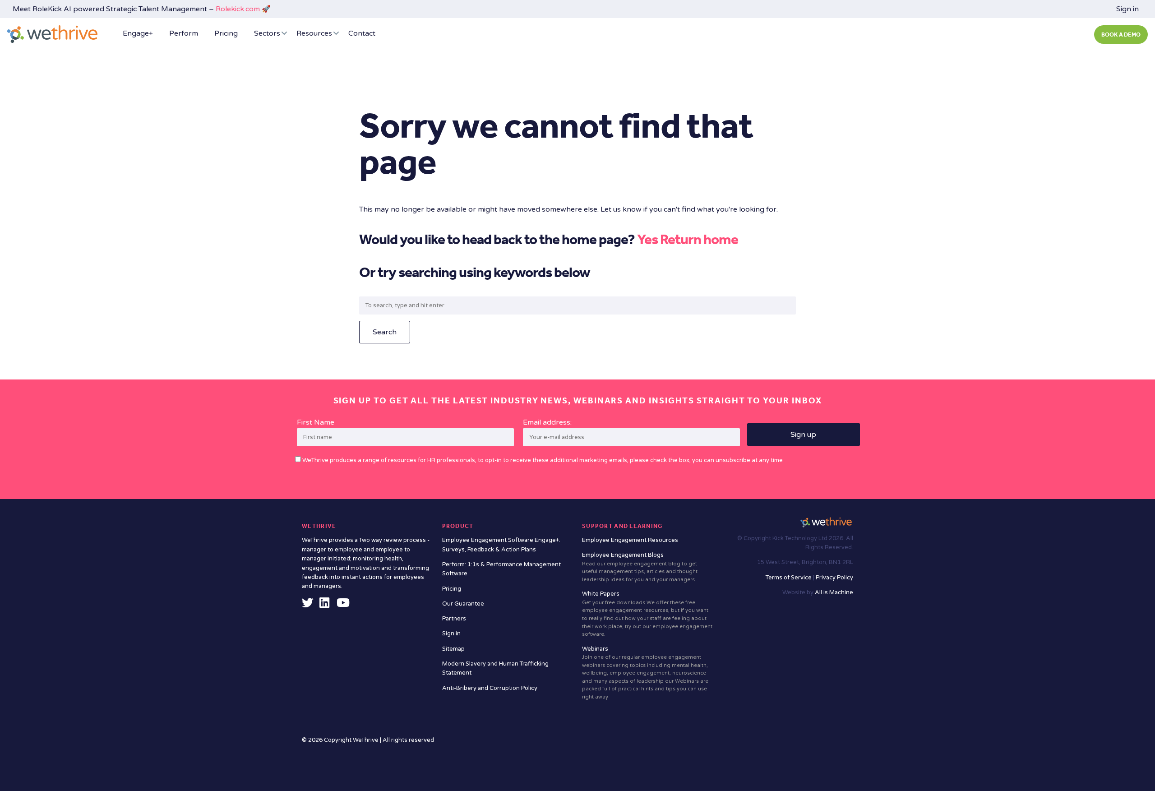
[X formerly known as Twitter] (308, 605)
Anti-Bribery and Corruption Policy (489, 688)
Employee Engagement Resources (630, 540)
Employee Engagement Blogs (640, 567)
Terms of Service (789, 577)
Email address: (547, 422)
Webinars (645, 672)
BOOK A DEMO (1121, 34)
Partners (454, 618)
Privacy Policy (834, 577)
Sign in (1127, 9)
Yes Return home (687, 239)
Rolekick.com (238, 9)
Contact (361, 33)
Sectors (267, 33)
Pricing (226, 33)
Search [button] (385, 332)
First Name (315, 422)
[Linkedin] (324, 605)
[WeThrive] (52, 34)
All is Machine (834, 592)
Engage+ (138, 33)
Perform (183, 33)
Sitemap (453, 648)
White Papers (647, 613)
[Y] (343, 605)
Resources (314, 33)
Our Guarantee (463, 603)
